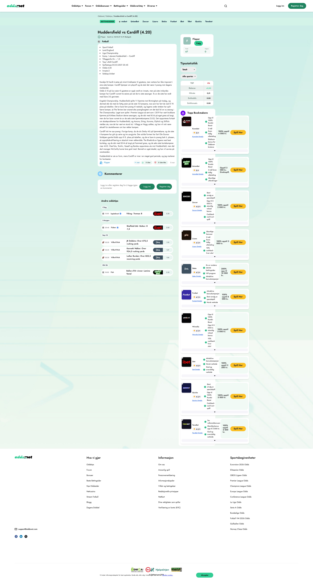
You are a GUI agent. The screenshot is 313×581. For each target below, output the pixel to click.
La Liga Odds (235, 502)
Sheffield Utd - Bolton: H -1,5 (137, 227)
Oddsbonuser (102, 5)
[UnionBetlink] (187, 162)
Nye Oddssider (93, 486)
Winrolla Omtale (197, 334)
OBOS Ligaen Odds (238, 475)
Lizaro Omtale (196, 246)
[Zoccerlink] (187, 196)
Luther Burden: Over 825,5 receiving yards (139, 257)
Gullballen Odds (237, 523)
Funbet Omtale (197, 301)
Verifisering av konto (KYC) (169, 507)
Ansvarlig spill (164, 469)
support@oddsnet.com (27, 529)
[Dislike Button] (155, 162)
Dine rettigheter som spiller (169, 502)
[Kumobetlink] (187, 121)
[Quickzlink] (187, 387)
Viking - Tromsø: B (134, 213)
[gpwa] (176, 570)
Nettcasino (91, 491)
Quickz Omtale (197, 400)
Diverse (151, 5)
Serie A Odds (235, 507)
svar (138, 162)
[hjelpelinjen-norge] (160, 569)
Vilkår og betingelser (166, 486)
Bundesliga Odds (237, 513)
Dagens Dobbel (93, 507)
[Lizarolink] (187, 235)
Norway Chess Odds (238, 529)
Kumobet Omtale (197, 136)
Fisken (113, 227)
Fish (112, 272)
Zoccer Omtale (197, 210)
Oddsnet (101, 16)
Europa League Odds (239, 491)
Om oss (161, 464)
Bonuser (90, 475)
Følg (198, 43)
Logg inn (280, 5)
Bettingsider (120, 5)
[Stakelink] (187, 268)
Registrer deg (297, 5)
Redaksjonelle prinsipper (168, 491)
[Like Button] (143, 162)
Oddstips (76, 5)
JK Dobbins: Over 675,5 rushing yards (137, 242)
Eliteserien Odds (237, 469)
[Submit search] (225, 6)
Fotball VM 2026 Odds (240, 518)
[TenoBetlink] (187, 424)
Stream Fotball (92, 496)
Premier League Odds (239, 480)
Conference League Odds (240, 496)
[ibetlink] (187, 361)
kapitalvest (115, 213)
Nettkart (161, 496)
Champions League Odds (240, 486)
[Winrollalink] (187, 317)
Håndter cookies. (167, 575)
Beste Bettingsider (94, 480)
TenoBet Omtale (197, 433)
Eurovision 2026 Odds (239, 464)
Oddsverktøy (136, 5)
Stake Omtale (196, 276)
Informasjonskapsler (166, 480)
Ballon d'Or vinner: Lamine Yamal (138, 272)
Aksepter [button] (204, 575)
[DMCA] (137, 569)
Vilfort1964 (115, 242)
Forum (88, 5)
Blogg (89, 502)
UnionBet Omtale (197, 174)
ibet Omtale (196, 369)
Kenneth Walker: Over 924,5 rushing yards (136, 250)
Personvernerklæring (166, 475)
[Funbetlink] (187, 294)
